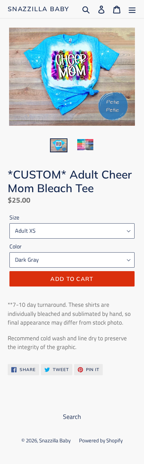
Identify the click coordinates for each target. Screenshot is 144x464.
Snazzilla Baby (38, 9)
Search (72, 416)
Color (15, 246)
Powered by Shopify (101, 440)
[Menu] (132, 9)
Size (14, 217)
